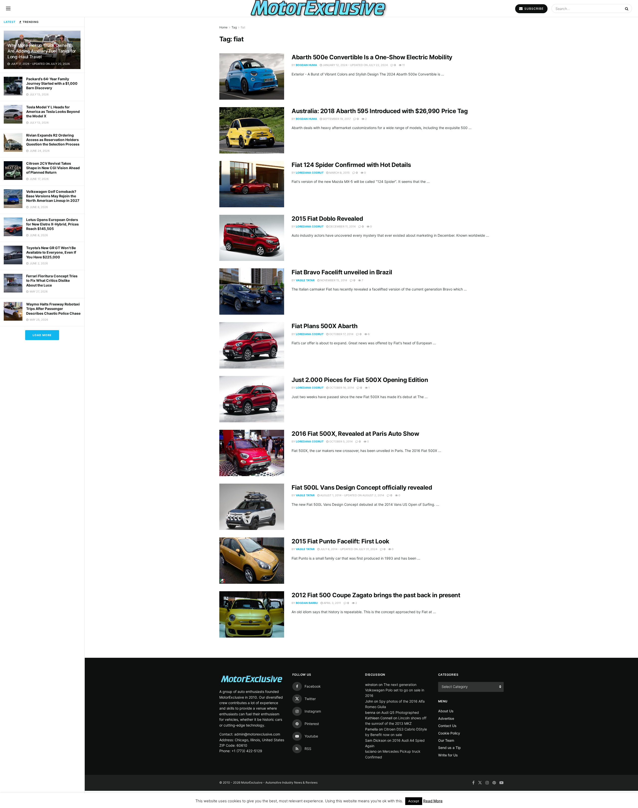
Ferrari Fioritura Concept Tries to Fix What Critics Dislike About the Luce (52, 280)
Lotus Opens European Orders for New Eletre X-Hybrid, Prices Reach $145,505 (52, 224)
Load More (42, 335)
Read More (433, 801)
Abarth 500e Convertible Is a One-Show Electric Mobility (372, 57)
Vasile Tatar (305, 280)
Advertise (446, 718)
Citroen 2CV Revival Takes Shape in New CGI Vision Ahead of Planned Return (53, 167)
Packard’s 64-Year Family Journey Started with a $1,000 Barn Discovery (52, 83)
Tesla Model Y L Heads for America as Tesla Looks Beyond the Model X (53, 111)
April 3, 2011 (332, 603)
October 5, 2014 (340, 441)
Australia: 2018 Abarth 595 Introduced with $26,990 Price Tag (380, 111)
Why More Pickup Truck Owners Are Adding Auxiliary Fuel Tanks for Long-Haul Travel (41, 51)
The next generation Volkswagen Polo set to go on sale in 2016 (394, 690)
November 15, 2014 (333, 280)
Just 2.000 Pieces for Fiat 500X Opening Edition (360, 379)
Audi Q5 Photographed (400, 712)
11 (403, 65)
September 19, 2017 (336, 119)
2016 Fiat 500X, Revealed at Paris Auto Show (355, 433)
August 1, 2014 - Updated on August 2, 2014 (351, 495)
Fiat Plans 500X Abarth (324, 326)
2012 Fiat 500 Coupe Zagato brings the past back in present (376, 595)
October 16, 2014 (341, 387)
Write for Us (448, 755)
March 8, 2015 (339, 172)
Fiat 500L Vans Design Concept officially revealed (362, 487)
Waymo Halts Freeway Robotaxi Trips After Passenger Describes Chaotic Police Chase (53, 308)
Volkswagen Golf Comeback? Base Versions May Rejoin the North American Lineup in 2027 (52, 196)
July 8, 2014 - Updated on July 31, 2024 (348, 549)
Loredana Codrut (309, 172)
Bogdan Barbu (307, 603)
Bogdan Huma (306, 65)
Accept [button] (413, 801)
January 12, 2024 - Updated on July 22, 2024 (355, 65)
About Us (446, 711)
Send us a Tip (449, 747)
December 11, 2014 (342, 226)
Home (223, 27)
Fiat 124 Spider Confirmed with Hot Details (351, 164)
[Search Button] (627, 8)
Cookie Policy (449, 733)
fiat (243, 27)
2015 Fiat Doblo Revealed (327, 218)
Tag (234, 27)
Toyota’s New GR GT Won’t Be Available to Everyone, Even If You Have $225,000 (51, 252)
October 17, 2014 (340, 334)
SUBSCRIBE (533, 8)
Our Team (446, 740)
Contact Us (447, 726)
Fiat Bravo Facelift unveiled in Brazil (342, 272)
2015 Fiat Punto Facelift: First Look (340, 541)
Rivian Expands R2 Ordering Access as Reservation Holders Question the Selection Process (53, 139)
